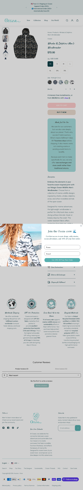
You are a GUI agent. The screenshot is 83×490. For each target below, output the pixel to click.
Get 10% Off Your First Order (62, 259)
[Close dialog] (81, 226)
